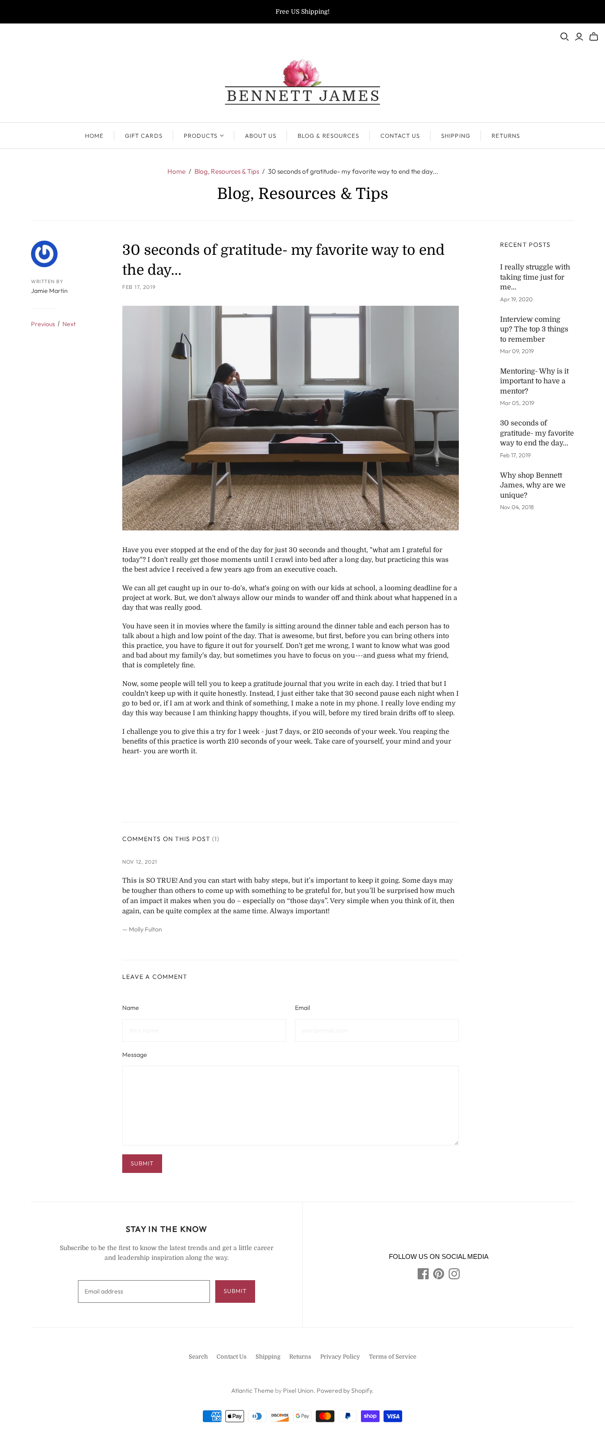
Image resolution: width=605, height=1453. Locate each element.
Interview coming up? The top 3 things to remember (534, 329)
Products (200, 135)
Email (302, 1008)
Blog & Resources (328, 135)
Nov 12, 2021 (140, 861)
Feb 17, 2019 (139, 287)
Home (94, 135)
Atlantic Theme (252, 1391)
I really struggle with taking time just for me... (535, 277)
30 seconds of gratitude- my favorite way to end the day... (537, 433)
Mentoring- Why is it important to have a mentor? (534, 381)
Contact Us (400, 135)
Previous (43, 324)
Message (134, 1055)
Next (69, 324)
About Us (260, 135)
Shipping (455, 135)
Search (198, 1356)
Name (130, 1008)
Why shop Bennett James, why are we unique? (533, 485)
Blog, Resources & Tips (226, 171)
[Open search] (564, 36)
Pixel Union (298, 1391)
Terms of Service (392, 1356)
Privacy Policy (340, 1356)
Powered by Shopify (344, 1391)
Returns (506, 135)
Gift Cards (143, 135)
